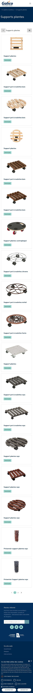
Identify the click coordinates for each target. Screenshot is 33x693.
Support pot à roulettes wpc (14, 395)
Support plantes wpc (12, 456)
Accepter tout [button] (9, 690)
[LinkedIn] (16, 627)
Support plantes (10, 56)
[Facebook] (12, 627)
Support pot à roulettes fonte (15, 333)
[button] (16, 687)
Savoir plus (7, 60)
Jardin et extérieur (9, 10)
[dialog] (16, 676)
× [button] (31, 661)
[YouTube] (21, 627)
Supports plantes (22, 10)
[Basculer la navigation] (30, 3)
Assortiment (7, 649)
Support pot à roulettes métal (15, 302)
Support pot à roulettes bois (14, 87)
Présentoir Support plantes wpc (16, 579)
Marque (6, 651)
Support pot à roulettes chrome (16, 271)
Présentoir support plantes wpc (16, 549)
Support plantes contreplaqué (15, 241)
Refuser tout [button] (24, 690)
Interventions (8, 654)
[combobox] (29, 661)
